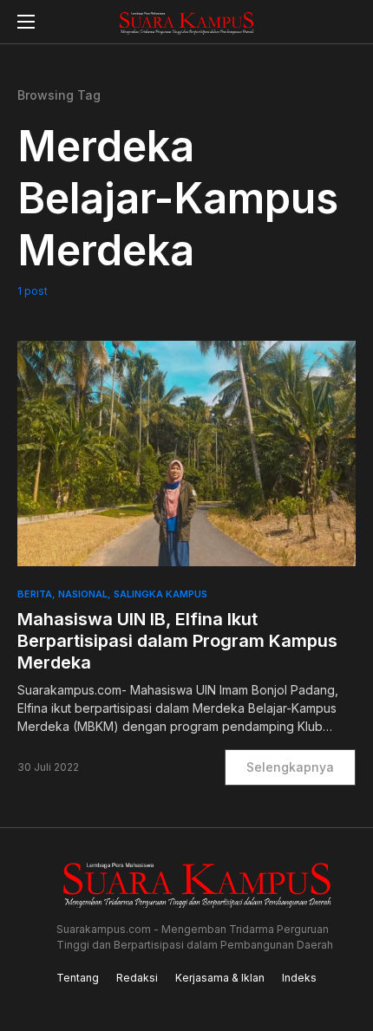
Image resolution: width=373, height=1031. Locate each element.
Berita (34, 594)
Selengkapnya (290, 767)
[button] (26, 22)
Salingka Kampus (160, 594)
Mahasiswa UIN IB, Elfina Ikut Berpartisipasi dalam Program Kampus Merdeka (177, 641)
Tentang (77, 977)
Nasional (83, 594)
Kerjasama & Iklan (220, 977)
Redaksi (137, 977)
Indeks (299, 977)
